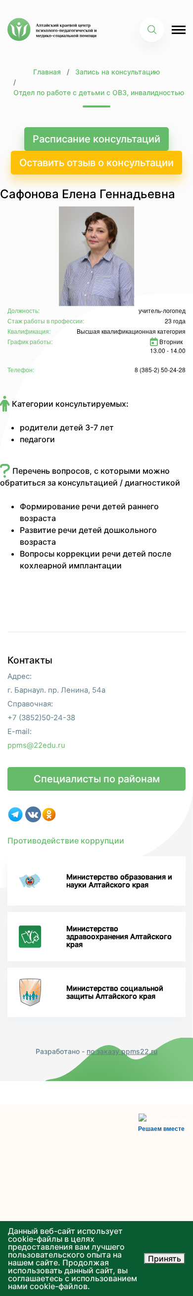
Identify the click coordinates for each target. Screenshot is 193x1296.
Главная (47, 72)
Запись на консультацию (117, 72)
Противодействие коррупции (65, 840)
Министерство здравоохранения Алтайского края (119, 936)
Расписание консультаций (96, 139)
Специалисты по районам (97, 779)
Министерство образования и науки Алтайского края (119, 881)
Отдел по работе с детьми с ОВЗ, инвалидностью (98, 92)
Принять (164, 1258)
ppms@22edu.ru (36, 745)
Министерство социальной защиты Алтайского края (114, 992)
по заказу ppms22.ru (122, 1051)
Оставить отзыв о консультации (96, 163)
